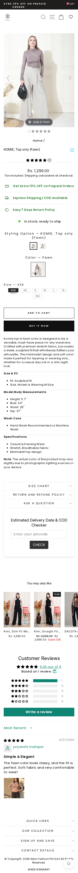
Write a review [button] (39, 711)
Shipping (31, 175)
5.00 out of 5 (50, 667)
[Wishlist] (71, 17)
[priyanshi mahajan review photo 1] (14, 788)
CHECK (39, 544)
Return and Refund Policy (39, 495)
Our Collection (38, 831)
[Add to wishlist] (72, 150)
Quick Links (37, 821)
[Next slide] (70, 78)
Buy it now (39, 326)
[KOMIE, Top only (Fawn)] (29, 131)
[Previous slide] (8, 78)
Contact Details (38, 850)
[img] (14, 740)
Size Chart (39, 486)
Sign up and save (38, 841)
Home (37, 140)
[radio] (33, 246)
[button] (36, 160)
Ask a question (39, 503)
